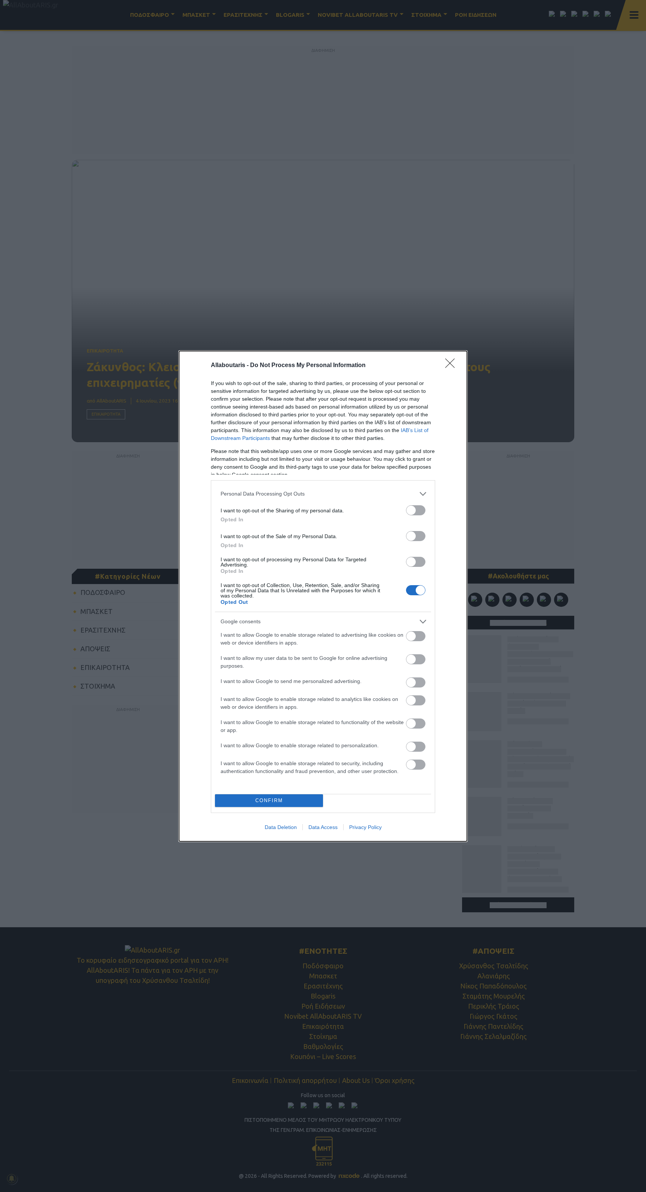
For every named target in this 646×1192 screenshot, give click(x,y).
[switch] (415, 510)
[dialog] (323, 596)
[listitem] (323, 494)
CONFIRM (269, 800)
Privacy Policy (365, 827)
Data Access (323, 827)
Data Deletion (281, 827)
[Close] (452, 365)
